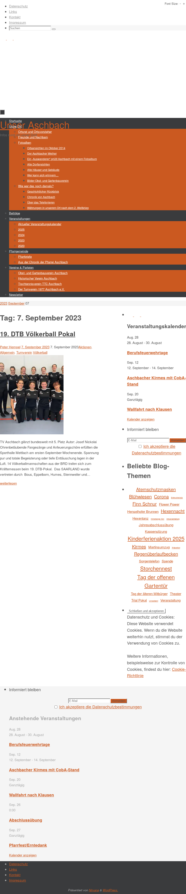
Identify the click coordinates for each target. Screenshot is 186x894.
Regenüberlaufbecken (156, 553)
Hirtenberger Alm (157, 519)
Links (13, 11)
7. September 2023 (35, 346)
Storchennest (156, 568)
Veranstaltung (170, 600)
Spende (167, 561)
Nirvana (94, 890)
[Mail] (17, 38)
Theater (175, 593)
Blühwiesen (140, 496)
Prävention (176, 547)
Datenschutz (18, 6)
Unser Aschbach (34, 124)
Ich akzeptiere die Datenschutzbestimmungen (100, 707)
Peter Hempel (10, 346)
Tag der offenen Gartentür (156, 581)
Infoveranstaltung (172, 519)
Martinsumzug (159, 547)
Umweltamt (153, 601)
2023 (3, 303)
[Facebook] (3, 38)
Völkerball (40, 352)
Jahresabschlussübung (156, 524)
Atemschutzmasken (156, 489)
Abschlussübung (25, 820)
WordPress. (110, 890)
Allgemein (7, 352)
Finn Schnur (144, 503)
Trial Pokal (139, 600)
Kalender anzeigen (140, 419)
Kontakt (14, 16)
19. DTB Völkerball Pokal (37, 333)
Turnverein (24, 352)
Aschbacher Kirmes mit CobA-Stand (44, 769)
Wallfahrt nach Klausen (149, 409)
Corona (161, 496)
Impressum (17, 22)
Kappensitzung (156, 531)
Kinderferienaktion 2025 (156, 538)
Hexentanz (140, 518)
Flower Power (169, 504)
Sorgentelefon (149, 561)
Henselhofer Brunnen (143, 511)
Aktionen (84, 346)
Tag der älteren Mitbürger (149, 593)
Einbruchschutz (177, 497)
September (16, 303)
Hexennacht (173, 511)
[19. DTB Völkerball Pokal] (32, 432)
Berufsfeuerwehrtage (147, 352)
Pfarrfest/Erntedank (28, 845)
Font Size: (171, 3)
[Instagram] (10, 38)
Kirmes (139, 546)
